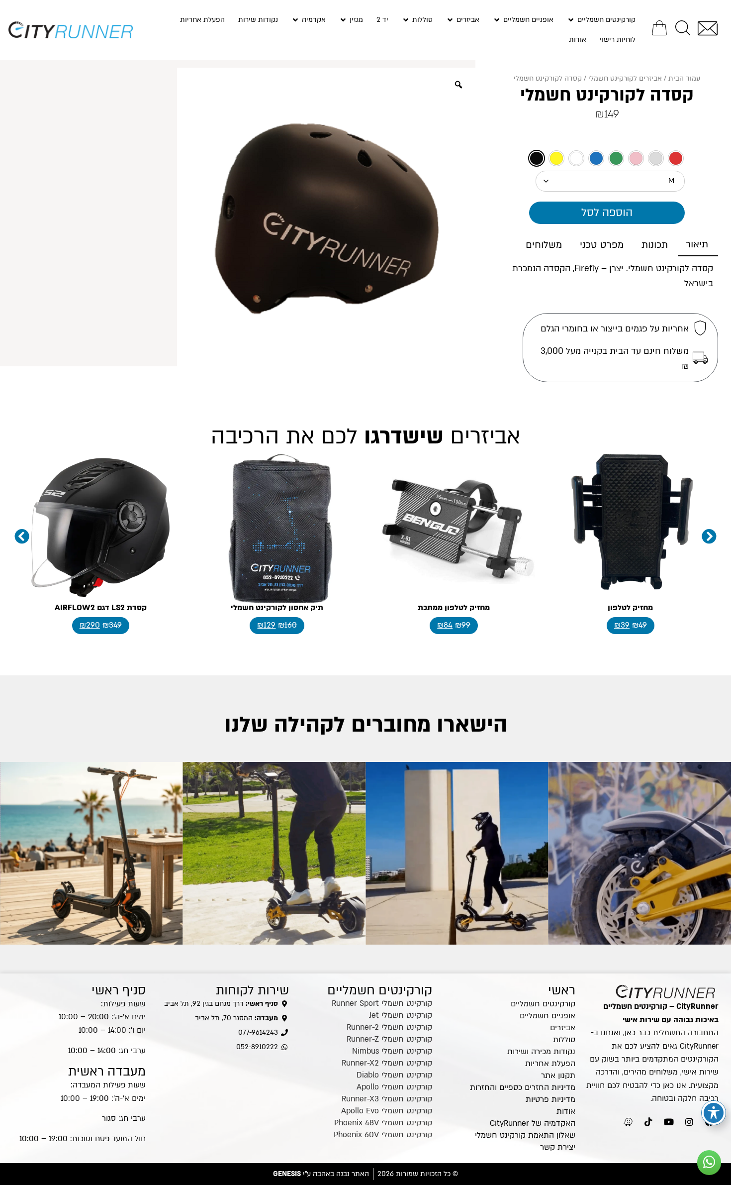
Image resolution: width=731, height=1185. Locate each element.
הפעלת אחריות (550, 1063)
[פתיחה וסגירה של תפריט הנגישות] (714, 1113)
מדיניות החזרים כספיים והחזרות (522, 1087)
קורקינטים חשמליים (543, 1003)
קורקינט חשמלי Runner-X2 (387, 1063)
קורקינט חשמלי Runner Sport (382, 1003)
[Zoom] (458, 85)
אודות (565, 1111)
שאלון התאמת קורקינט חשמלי (525, 1135)
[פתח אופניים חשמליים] (497, 20)
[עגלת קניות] (659, 27)
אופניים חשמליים (547, 1015)
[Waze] (628, 1122)
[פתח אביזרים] (450, 20)
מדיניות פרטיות (550, 1099)
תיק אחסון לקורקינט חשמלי (277, 607)
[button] (21, 536)
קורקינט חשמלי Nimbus (392, 1051)
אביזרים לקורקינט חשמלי (625, 78)
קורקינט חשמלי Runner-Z (389, 1039)
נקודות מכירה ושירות (541, 1051)
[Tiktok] (648, 1122)
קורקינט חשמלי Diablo (394, 1075)
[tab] (698, 245)
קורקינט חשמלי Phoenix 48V (383, 1122)
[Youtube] (669, 1122)
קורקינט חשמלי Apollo (394, 1086)
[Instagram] (689, 1122)
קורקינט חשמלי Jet (400, 1015)
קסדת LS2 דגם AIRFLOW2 (101, 607)
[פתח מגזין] (343, 20)
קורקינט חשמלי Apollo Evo (386, 1110)
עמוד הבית (684, 78)
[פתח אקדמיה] (295, 20)
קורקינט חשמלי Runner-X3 (387, 1098)
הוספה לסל (607, 212)
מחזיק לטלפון (630, 607)
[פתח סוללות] (406, 20)
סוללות (564, 1039)
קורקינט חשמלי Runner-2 (389, 1027)
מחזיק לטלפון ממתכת (454, 607)
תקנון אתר (558, 1075)
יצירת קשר (557, 1147)
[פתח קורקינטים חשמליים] (571, 20)
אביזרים (562, 1027)
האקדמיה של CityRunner (532, 1123)
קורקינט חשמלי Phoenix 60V (383, 1134)
